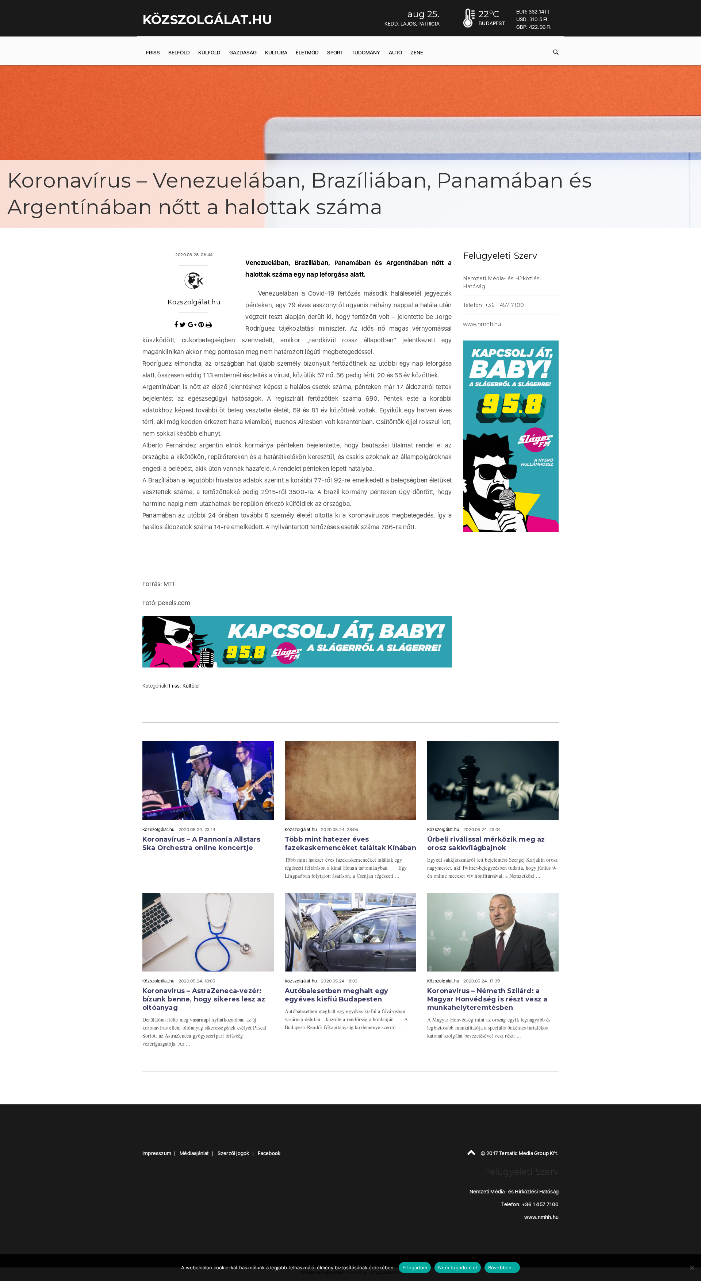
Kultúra (276, 52)
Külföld (209, 52)
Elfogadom (414, 1267)
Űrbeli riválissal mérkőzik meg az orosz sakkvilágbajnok (486, 843)
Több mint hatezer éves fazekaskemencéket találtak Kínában (350, 843)
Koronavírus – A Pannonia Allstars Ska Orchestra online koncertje (201, 843)
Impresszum (156, 1153)
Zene (416, 52)
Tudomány (366, 52)
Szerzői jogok (233, 1153)
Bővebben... (502, 1267)
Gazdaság (243, 52)
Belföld (179, 52)
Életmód (307, 52)
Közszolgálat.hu (194, 302)
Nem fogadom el (457, 1267)
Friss (153, 52)
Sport (335, 52)
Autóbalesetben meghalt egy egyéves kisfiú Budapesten (336, 995)
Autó (395, 52)
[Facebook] (177, 325)
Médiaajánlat (194, 1153)
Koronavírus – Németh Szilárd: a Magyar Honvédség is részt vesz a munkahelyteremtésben (487, 999)
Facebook (269, 1153)
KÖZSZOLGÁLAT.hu (207, 20)
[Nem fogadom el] (692, 1267)
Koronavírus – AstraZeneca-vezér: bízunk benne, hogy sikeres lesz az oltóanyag (203, 999)
